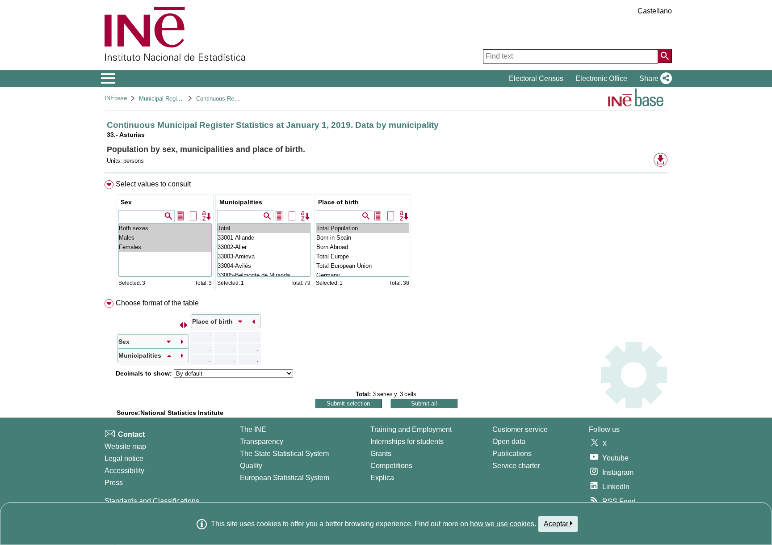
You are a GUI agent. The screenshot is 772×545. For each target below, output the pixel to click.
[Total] (264, 228)
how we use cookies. (503, 524)
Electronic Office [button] (601, 78)
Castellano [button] (655, 11)
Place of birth (338, 202)
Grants (380, 453)
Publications (512, 453)
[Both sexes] (165, 228)
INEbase (116, 98)
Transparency (261, 441)
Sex (126, 202)
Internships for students (407, 441)
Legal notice (124, 458)
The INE (253, 429)
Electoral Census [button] (536, 78)
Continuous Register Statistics (235, 98)
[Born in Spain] (362, 237)
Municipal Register (163, 98)
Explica (382, 478)
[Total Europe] (362, 256)
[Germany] (362, 275)
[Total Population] (362, 228)
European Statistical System (284, 478)
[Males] (165, 237)
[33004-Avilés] (264, 265)
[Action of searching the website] (665, 56)
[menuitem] (386, 237)
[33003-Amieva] (264, 256)
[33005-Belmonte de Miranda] (264, 275)
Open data (508, 441)
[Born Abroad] (362, 247)
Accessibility (124, 470)
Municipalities (240, 202)
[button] (654, 79)
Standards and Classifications (152, 501)
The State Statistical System (284, 453)
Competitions (391, 465)
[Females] (165, 247)
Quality (251, 465)
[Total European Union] (362, 265)
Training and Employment (411, 429)
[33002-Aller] (264, 247)
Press (114, 482)
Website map (125, 446)
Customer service (520, 429)
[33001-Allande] (264, 237)
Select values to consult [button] (153, 184)
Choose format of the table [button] (157, 303)
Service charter (516, 465)
